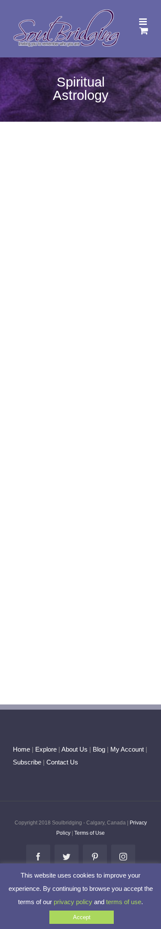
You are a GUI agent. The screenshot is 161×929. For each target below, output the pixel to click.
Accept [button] (82, 917)
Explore (46, 749)
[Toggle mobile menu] (143, 21)
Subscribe (27, 762)
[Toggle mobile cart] (144, 30)
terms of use (123, 901)
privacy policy (73, 901)
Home (21, 749)
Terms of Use (89, 833)
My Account (127, 749)
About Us (74, 749)
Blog (99, 749)
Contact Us (61, 762)
